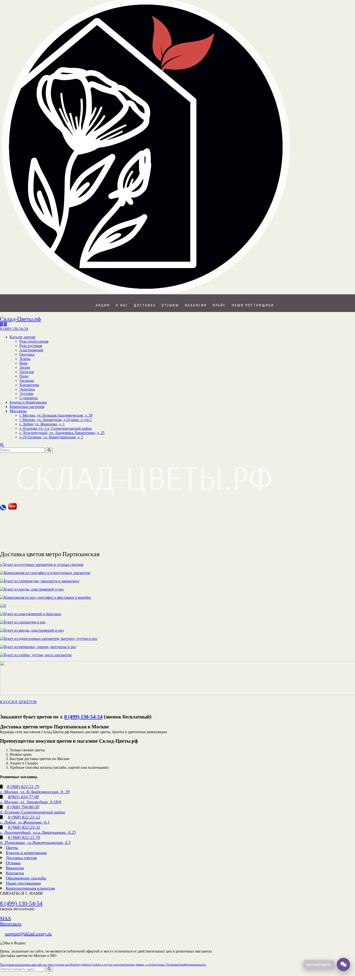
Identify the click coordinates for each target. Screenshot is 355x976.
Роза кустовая (30, 346)
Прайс (219, 305)
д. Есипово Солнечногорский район (32, 812)
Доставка (145, 305)
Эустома (26, 394)
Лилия (24, 367)
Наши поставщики (253, 305)
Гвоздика (26, 354)
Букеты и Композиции (28, 402)
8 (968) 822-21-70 (24, 837)
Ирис (23, 363)
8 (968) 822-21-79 (23, 786)
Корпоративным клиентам (30, 888)
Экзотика (27, 389)
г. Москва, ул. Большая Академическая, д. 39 (55, 415)
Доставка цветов (21, 857)
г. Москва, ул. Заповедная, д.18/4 (30, 801)
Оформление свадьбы (26, 878)
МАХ (5, 918)
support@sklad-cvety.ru (28, 933)
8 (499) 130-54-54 (83, 717)
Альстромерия (31, 350)
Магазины (18, 411)
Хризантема (29, 385)
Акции (103, 305)
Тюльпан (26, 380)
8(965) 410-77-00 (23, 796)
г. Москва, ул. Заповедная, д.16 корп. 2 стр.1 (55, 420)
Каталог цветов (22, 337)
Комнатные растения (27, 407)
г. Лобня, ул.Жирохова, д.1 (25, 822)
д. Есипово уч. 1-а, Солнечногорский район (55, 428)
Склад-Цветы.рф (20, 319)
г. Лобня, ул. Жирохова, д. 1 (42, 424)
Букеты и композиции (26, 852)
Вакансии (196, 305)
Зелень (24, 359)
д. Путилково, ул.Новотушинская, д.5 (35, 842)
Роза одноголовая (33, 341)
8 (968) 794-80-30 (23, 807)
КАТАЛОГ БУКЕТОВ (18, 702)
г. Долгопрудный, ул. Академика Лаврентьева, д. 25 (62, 433)
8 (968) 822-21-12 (24, 817)
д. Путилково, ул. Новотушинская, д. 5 (51, 437)
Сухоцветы (28, 398)
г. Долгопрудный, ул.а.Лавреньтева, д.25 (38, 832)
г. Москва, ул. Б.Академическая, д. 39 (35, 791)
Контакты (15, 873)
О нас (122, 305)
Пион (23, 376)
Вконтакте (10, 923)
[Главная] (145, 292)
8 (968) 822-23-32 (24, 827)
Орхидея (26, 372)
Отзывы (170, 305)
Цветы (12, 847)
